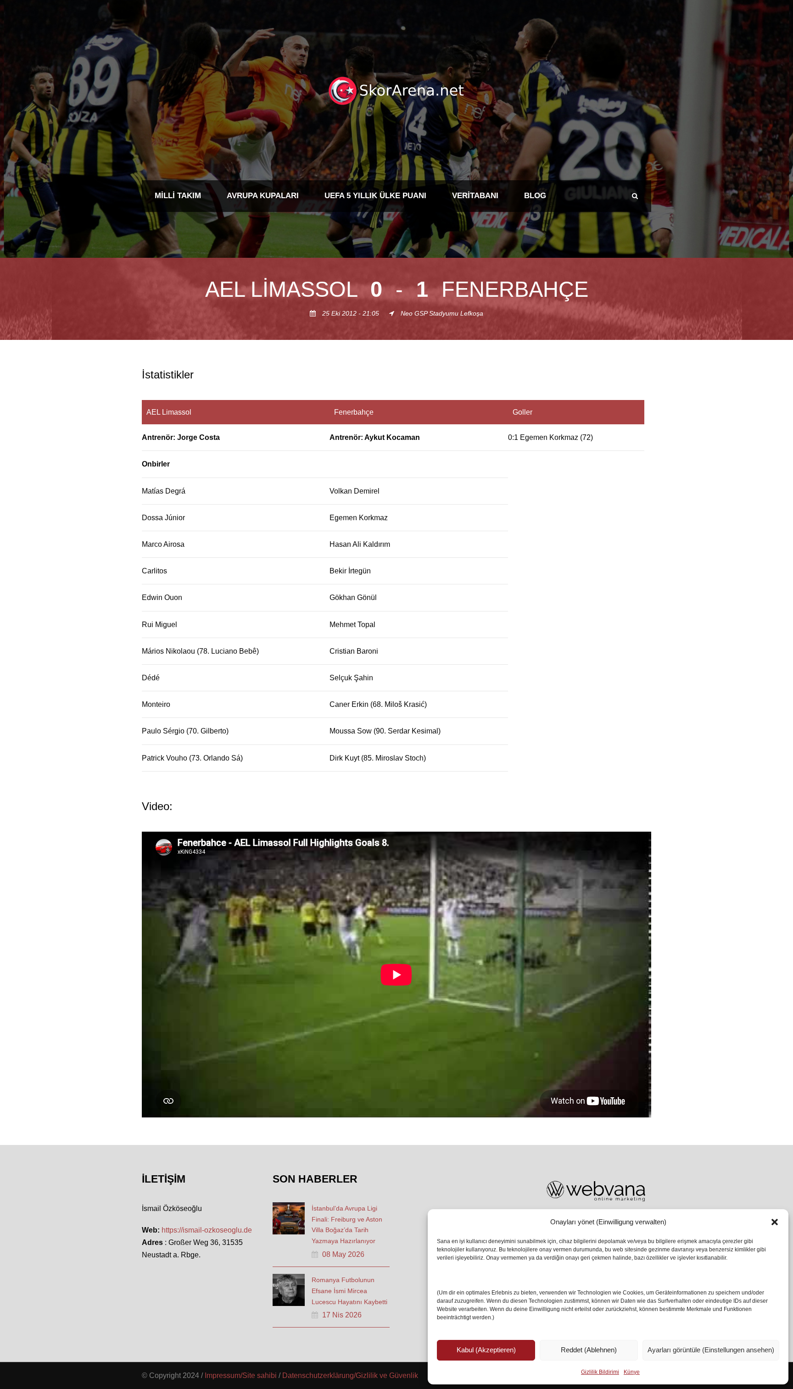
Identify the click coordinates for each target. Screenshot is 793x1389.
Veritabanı (475, 195)
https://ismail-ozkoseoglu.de (207, 1230)
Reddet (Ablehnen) (589, 1350)
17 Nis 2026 (342, 1315)
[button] (774, 1222)
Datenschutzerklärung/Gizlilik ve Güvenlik (350, 1375)
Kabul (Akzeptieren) (486, 1350)
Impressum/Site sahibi (241, 1375)
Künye (632, 1372)
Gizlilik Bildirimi (600, 1372)
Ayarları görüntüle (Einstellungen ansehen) (711, 1350)
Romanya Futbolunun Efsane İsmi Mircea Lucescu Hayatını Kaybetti (349, 1291)
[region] (396, 586)
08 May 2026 (343, 1254)
